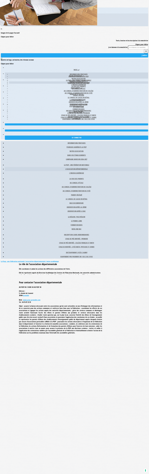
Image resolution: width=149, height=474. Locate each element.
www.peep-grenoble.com (31, 300)
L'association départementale (76, 169)
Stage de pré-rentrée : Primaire (76, 239)
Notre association (78, 79)
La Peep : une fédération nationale (78, 80)
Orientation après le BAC (77, 211)
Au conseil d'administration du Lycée (76, 191)
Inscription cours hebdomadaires (78, 111)
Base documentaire (77, 203)
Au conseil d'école (76, 183)
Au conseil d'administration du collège (78, 91)
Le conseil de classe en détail (78, 97)
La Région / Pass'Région (78, 105)
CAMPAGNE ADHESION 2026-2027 (76, 159)
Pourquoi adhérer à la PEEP (77, 147)
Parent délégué (78, 95)
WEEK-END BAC (76, 229)
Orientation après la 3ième (78, 102)
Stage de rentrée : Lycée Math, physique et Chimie (76, 247)
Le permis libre (76, 221)
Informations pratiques (79, 74)
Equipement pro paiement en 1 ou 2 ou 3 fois (76, 257)
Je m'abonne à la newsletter (118, 47)
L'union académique (78, 85)
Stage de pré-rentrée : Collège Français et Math (78, 115)
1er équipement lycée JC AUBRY (78, 117)
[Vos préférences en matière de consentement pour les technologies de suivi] (145, 470)
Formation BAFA (78, 109)
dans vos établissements (76, 155)
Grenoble (26, 295)
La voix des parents (78, 86)
